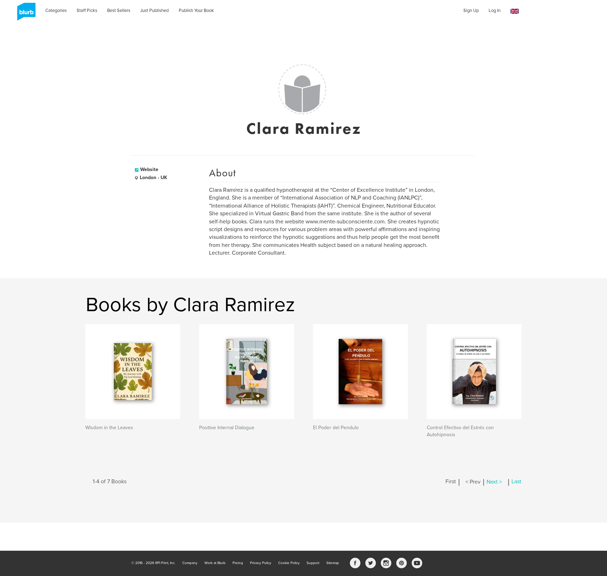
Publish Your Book (196, 10)
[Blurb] (24, 14)
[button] (514, 11)
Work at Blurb (215, 563)
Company (189, 563)
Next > (494, 481)
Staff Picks (87, 10)
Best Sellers (118, 10)
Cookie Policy (289, 563)
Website (149, 169)
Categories (56, 10)
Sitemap (332, 563)
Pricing (238, 563)
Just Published (154, 10)
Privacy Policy (260, 563)
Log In (495, 10)
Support (313, 563)
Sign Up (471, 10)
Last (516, 481)
